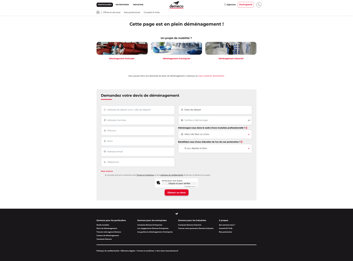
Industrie (138, 4)
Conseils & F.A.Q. (226, 228)
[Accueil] (176, 4)
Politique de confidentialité (108, 251)
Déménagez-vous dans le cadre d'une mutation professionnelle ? (211, 127)
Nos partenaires (132, 12)
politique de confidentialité (172, 175)
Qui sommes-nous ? (227, 225)
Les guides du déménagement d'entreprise (155, 232)
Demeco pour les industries (192, 220)
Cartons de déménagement (108, 235)
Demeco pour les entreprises (152, 220)
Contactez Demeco (104, 239)
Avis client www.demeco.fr (167, 251)
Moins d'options (107, 171)
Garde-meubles (103, 225)
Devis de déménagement (107, 228)
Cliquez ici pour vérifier (179, 183)
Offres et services (111, 12)
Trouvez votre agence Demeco (109, 232)
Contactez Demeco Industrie (189, 225)
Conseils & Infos (152, 12)
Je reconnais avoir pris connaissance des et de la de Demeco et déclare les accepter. (158, 175)
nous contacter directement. (211, 76)
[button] (246, 128)
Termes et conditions (145, 251)
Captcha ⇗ (190, 186)
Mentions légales (128, 251)
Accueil (98, 12)
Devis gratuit (245, 4)
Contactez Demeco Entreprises (149, 225)
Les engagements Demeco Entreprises (153, 228)
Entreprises (122, 4)
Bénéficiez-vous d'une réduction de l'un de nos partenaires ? (209, 142)
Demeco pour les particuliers (111, 220)
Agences (231, 4)
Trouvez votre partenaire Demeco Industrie (195, 228)
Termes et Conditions (145, 175)
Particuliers (105, 4)
